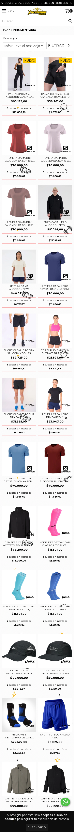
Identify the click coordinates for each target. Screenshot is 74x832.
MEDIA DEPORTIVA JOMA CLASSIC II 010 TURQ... (19, 608)
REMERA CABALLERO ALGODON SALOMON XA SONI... (55, 480)
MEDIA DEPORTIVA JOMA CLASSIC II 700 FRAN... (55, 608)
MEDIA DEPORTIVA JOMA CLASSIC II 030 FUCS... (55, 544)
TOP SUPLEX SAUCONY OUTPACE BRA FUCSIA (55, 352)
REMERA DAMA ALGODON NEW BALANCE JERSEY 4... (19, 287)
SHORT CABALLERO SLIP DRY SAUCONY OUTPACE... (19, 416)
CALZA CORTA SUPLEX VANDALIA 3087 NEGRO (55, 95)
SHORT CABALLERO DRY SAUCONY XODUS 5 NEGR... (19, 352)
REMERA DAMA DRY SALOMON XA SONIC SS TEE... (19, 159)
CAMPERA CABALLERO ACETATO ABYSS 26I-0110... (19, 544)
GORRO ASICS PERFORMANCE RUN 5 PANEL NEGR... (55, 672)
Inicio (6, 30)
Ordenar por (10, 38)
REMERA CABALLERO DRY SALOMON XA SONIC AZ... (55, 287)
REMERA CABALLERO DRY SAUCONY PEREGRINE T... (55, 416)
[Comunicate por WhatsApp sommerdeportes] (65, 802)
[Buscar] (70, 21)
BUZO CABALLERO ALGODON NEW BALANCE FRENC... (55, 223)
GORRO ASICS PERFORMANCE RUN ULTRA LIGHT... (19, 672)
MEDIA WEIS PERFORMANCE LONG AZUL (19, 736)
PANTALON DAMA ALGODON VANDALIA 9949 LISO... (19, 95)
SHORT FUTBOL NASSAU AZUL (55, 736)
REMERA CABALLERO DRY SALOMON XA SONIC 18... (19, 480)
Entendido (37, 827)
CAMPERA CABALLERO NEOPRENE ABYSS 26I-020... (19, 800)
